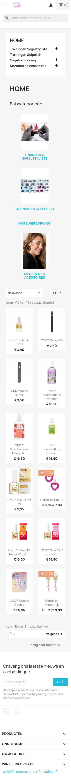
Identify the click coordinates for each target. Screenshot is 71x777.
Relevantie (24, 293)
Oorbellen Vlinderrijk (52, 602)
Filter (56, 293)
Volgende (55, 634)
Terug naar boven (45, 644)
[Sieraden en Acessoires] (34, 251)
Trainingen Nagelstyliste (28, 49)
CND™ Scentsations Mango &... (19, 449)
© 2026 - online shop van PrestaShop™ (30, 772)
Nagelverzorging (23, 60)
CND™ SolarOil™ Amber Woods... (19, 552)
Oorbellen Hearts (52, 500)
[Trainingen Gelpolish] (34, 186)
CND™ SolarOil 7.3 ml (19, 502)
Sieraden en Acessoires (28, 66)
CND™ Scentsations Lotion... (52, 449)
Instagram (17, 711)
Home (17, 40)
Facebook (6, 711)
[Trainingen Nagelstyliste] (34, 132)
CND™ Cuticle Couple (19, 602)
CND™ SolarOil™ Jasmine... (52, 552)
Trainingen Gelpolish (25, 55)
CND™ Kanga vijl (52, 340)
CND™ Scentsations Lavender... (52, 395)
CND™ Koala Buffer (19, 393)
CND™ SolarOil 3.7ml (19, 342)
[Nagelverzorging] (34, 218)
